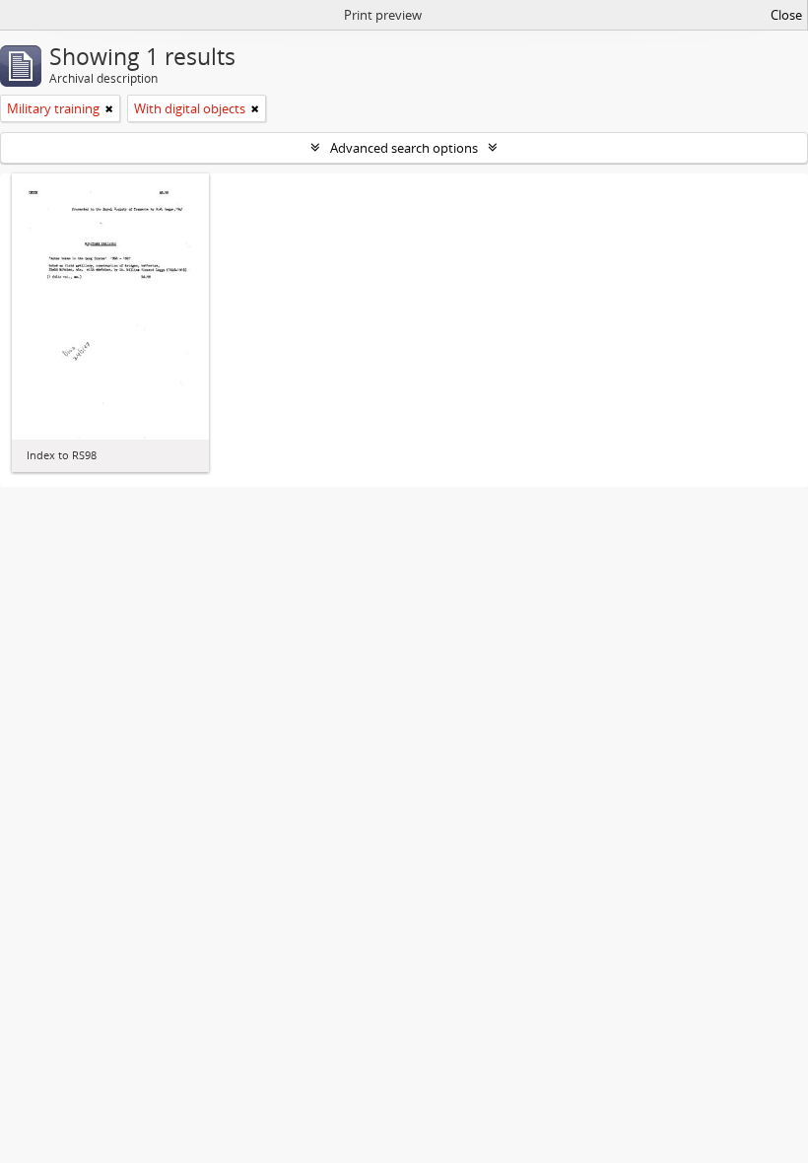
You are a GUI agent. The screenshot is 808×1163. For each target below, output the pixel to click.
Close (786, 15)
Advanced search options (404, 148)
